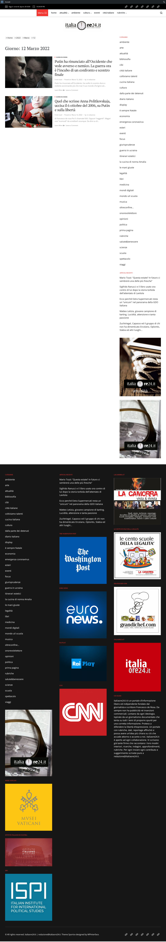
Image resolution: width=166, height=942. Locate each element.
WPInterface (93, 934)
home (54, 12)
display (123, 104)
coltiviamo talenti (128, 76)
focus (122, 139)
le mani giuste (127, 167)
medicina (124, 184)
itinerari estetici (127, 156)
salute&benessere (129, 241)
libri (122, 178)
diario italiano (127, 99)
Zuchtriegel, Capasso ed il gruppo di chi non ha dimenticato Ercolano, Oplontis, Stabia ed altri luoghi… (140, 326)
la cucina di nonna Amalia (133, 161)
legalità (123, 173)
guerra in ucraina (61, 57)
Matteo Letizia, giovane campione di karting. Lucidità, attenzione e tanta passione (138, 314)
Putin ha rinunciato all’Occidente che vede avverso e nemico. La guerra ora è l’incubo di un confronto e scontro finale (83, 68)
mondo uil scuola (128, 196)
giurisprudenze (127, 144)
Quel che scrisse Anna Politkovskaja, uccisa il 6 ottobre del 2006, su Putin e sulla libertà (82, 105)
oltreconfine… (127, 207)
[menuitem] (2, 2)
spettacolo (125, 258)
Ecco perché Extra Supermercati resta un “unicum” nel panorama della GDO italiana (139, 302)
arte (122, 47)
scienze (123, 247)
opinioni (124, 218)
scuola (123, 253)
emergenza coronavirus (132, 121)
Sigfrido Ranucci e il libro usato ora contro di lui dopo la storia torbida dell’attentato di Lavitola (137, 290)
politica (123, 224)
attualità (63, 12)
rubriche (121, 12)
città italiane (108, 12)
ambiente (75, 12)
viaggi (123, 264)
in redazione (91, 80)
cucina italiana (127, 81)
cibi (121, 64)
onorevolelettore (128, 213)
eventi (97, 12)
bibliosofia (125, 59)
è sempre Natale (128, 110)
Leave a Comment (72, 90)
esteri (122, 127)
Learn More (60, 90)
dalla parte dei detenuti (131, 93)
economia (125, 116)
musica (123, 201)
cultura (86, 12)
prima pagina (126, 230)
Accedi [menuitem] (7, 2)
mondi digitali (127, 190)
